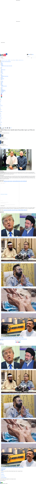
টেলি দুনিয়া (7, 76)
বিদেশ (6, 60)
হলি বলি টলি (2, 76)
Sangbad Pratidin (3, 468)
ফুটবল (3, 69)
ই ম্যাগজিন (2, 81)
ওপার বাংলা (2, 73)
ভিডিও (1, 84)
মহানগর (2, 60)
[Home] (3, 54)
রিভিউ (3, 76)
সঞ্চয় (22, 60)
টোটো (9, 65)
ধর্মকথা (1, 72)
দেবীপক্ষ (2, 89)
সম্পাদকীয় (2, 85)
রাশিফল (21, 60)
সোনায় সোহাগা (2, 91)
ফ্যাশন (5, 65)
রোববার (1, 87)
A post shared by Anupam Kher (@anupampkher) (9, 204)
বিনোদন (14, 60)
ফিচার (1, 88)
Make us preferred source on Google (5, 148)
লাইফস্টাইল (17, 60)
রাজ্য (2, 61)
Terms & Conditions (3, 477)
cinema (2, 470)
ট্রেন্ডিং (1, 82)
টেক (8, 65)
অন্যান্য (4, 69)
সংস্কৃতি (5, 76)
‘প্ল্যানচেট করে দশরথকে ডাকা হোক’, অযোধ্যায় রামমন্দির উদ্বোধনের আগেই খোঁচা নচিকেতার (14, 181)
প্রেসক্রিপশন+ (9, 60)
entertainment (3, 469)
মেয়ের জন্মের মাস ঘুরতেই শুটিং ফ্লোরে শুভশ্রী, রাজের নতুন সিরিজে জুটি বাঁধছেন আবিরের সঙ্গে (15, 210)
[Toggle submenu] (0, 108)
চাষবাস (1, 79)
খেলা (11, 60)
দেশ (5, 60)
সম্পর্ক (4, 65)
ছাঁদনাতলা (2, 92)
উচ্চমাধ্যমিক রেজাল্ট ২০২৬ (3, 90)
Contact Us (2, 474)
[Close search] (27, 55)
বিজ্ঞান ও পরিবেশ (2, 78)
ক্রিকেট (1, 69)
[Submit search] (31, 58)
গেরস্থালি (11, 65)
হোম (1, 62)
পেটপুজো (7, 65)
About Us (2, 472)
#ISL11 (2, 63)
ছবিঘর (19, 60)
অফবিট (1, 71)
